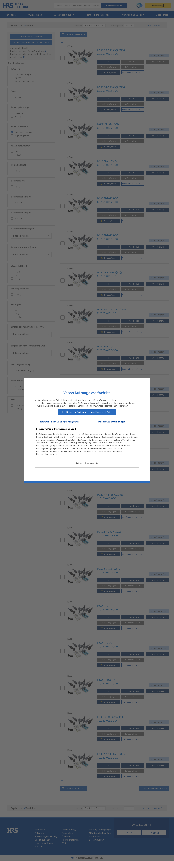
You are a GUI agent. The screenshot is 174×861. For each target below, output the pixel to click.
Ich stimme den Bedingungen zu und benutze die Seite (87, 412)
